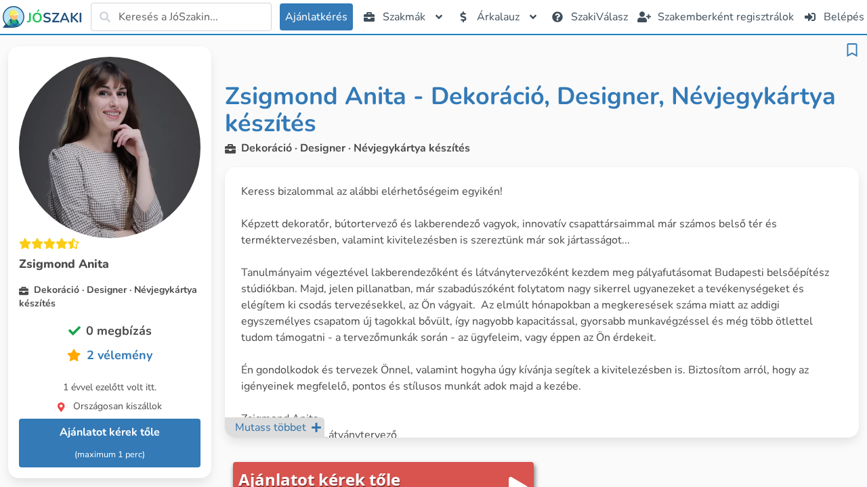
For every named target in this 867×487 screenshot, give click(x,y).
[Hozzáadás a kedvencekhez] (852, 50)
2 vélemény (119, 355)
